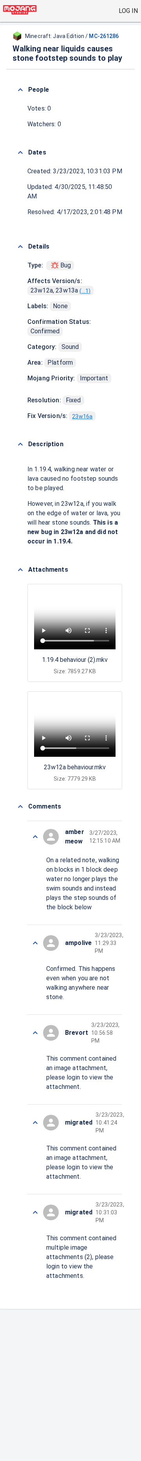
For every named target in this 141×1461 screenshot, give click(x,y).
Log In (128, 11)
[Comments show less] (20, 806)
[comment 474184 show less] (35, 1033)
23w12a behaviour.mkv (75, 767)
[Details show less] (20, 246)
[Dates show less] (20, 152)
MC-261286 (104, 36)
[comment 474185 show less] (35, 943)
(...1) (85, 291)
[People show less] (20, 90)
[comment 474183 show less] (35, 1122)
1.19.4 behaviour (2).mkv (75, 659)
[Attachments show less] (20, 570)
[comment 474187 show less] (35, 837)
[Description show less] (20, 444)
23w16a (82, 416)
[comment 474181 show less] (35, 1212)
